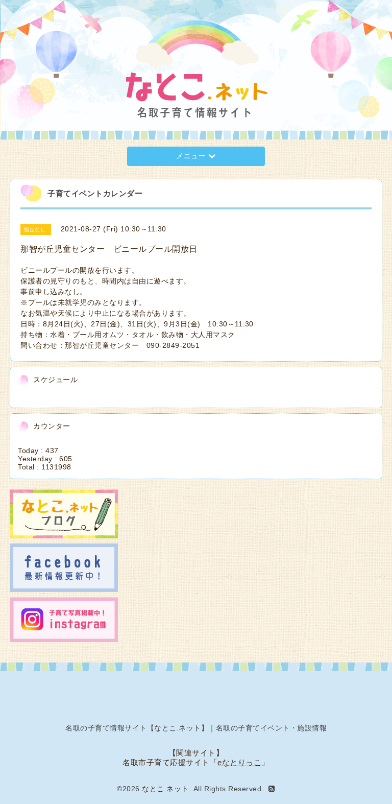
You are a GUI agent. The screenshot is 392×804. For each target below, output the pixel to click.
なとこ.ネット (165, 789)
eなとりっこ (239, 762)
